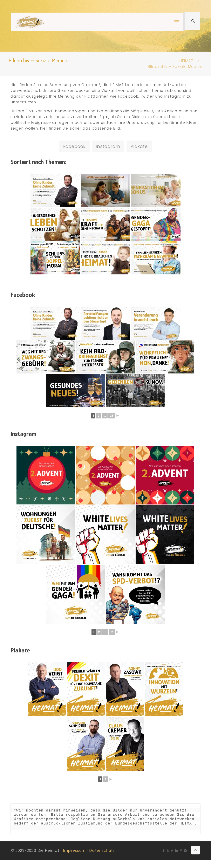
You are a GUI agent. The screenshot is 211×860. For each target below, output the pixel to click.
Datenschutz (102, 850)
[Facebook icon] (163, 850)
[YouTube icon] (172, 850)
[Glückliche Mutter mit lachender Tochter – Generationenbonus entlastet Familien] (156, 190)
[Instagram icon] (181, 850)
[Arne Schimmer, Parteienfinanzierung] (105, 323)
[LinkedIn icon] (176, 850)
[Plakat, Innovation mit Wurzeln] (164, 689)
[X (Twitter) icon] (168, 850)
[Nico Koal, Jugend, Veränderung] (156, 323)
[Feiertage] (45, 475)
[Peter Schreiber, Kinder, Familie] (55, 190)
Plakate (139, 146)
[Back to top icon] (195, 850)
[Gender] (75, 594)
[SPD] (135, 594)
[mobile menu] (176, 21)
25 (112, 415)
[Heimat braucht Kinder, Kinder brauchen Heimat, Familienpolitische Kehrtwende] (105, 257)
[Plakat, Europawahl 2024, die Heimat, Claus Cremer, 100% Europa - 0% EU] (125, 744)
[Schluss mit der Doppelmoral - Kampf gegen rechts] (55, 257)
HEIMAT (186, 60)
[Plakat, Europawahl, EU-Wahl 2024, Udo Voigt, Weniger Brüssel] (47, 689)
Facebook (74, 146)
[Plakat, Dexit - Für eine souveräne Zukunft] (86, 689)
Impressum (74, 850)
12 (111, 632)
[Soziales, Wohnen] (45, 534)
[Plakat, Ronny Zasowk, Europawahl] (125, 689)
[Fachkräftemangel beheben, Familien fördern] (156, 257)
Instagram (108, 146)
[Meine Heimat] (30, 22)
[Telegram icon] (185, 850)
